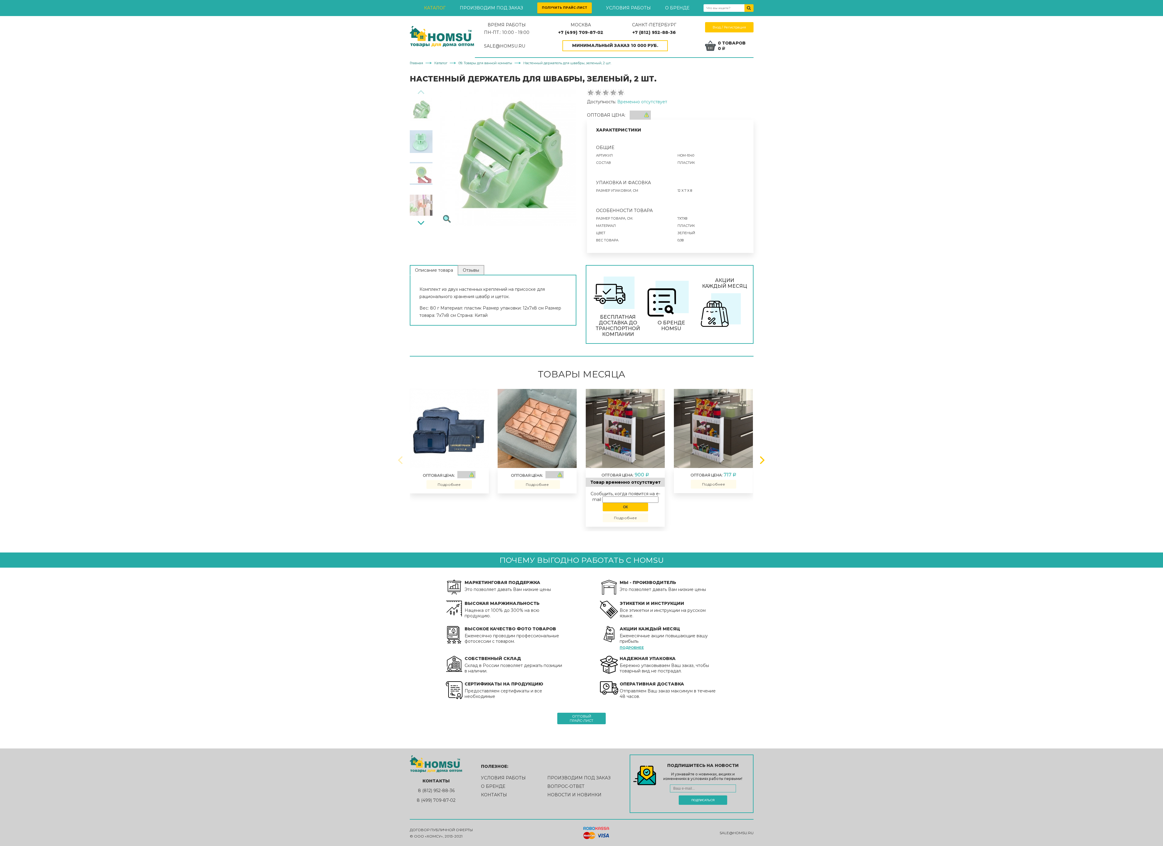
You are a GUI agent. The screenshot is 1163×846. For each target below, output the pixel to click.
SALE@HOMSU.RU (504, 46)
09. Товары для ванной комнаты (485, 63)
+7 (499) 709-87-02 (580, 32)
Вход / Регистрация (729, 27)
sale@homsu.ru (737, 833)
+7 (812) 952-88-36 (654, 32)
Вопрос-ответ (566, 786)
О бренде (677, 8)
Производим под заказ (491, 8)
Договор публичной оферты (441, 830)
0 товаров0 (732, 45)
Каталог (435, 8)
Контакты (494, 795)
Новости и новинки (574, 795)
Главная (416, 63)
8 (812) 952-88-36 (436, 790)
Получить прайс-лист (564, 8)
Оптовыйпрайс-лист (581, 718)
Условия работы (628, 8)
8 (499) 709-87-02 (436, 800)
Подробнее (449, 484)
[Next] (421, 222)
